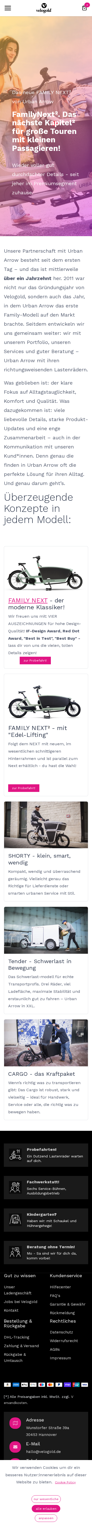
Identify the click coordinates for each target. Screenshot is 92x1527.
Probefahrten (41, 1149)
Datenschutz (61, 1332)
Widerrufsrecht (64, 1341)
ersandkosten (15, 1403)
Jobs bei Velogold (20, 1301)
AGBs (55, 1349)
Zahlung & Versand (21, 1346)
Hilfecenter (60, 1287)
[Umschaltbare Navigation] (8, 8)
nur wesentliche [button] (46, 1499)
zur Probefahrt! (35, 660)
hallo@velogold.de (43, 1451)
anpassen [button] (46, 1518)
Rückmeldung (62, 1313)
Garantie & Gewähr (68, 1304)
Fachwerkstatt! (43, 1181)
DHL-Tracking (16, 1337)
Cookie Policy (65, 1482)
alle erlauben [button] (46, 1509)
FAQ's (55, 1295)
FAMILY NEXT (28, 600)
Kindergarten (40, 1214)
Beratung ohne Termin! (51, 1246)
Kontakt (11, 1310)
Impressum (60, 1358)
